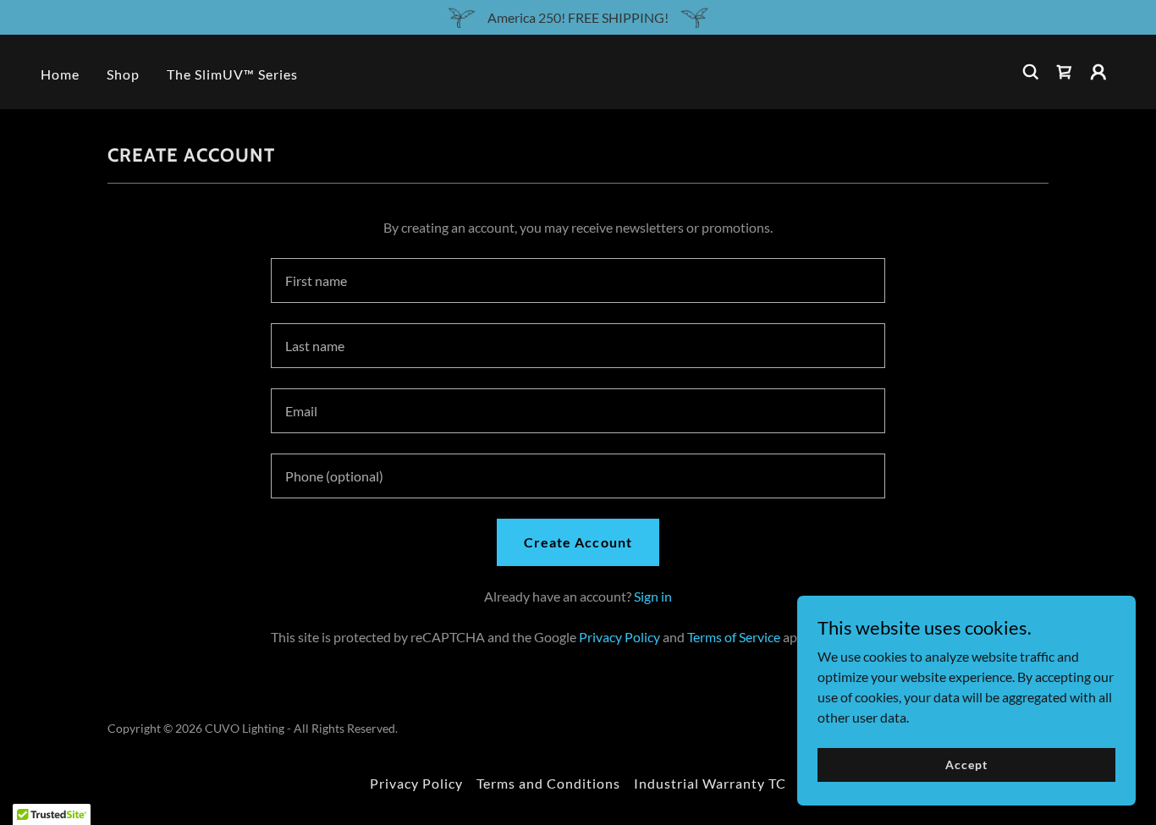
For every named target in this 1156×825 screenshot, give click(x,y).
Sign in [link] (653, 596)
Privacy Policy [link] (619, 637)
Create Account (577, 542)
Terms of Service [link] (733, 637)
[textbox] (577, 280)
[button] (1065, 72)
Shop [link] (123, 74)
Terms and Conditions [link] (548, 783)
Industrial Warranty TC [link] (710, 783)
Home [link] (60, 74)
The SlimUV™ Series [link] (232, 74)
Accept (966, 764)
